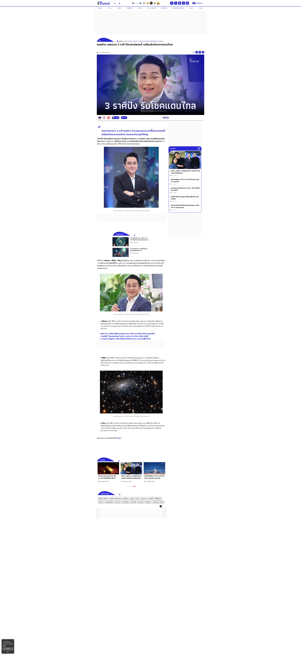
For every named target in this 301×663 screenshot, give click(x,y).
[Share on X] (200, 52)
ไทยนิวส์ (148, 502)
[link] (131, 241)
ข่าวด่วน (117, 502)
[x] (175, 3)
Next (165, 460)
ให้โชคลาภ (158, 498)
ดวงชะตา (143, 498)
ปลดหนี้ (151, 498)
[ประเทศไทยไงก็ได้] (158, 3)
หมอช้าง (125, 498)
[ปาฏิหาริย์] (151, 3)
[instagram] (183, 3)
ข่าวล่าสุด (140, 502)
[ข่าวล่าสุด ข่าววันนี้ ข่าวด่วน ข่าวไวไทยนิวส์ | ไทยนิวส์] (104, 3)
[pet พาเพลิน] (144, 3)
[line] (187, 3)
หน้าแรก (121, 41)
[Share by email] (203, 52)
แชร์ (194, 52)
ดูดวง (132, 498)
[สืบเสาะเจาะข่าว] (133, 3)
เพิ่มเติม (4, 645)
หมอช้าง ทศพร (103, 498)
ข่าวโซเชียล (126, 502)
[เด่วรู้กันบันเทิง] (140, 3)
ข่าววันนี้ (133, 502)
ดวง (137, 498)
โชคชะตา (101, 502)
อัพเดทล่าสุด (109, 502)
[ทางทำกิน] (147, 3)
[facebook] (171, 3)
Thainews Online (158, 502)
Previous (162, 460)
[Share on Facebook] (196, 52)
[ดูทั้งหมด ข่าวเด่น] (199, 148)
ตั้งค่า (8, 652)
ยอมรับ (7, 648)
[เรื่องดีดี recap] (137, 3)
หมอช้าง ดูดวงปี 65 (115, 498)
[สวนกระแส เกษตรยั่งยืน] (154, 3)
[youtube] (179, 3)
